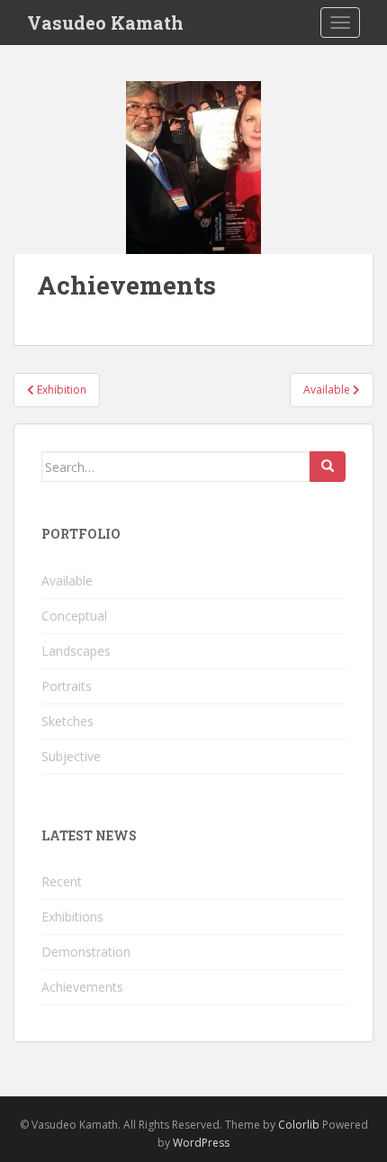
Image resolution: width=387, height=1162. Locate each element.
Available (67, 580)
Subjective (71, 756)
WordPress (201, 1142)
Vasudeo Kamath (105, 22)
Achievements (82, 986)
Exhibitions (72, 916)
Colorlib (299, 1124)
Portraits (66, 685)
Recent (61, 881)
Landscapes (76, 650)
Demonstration (85, 951)
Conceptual (74, 615)
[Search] (328, 466)
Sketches (67, 721)
